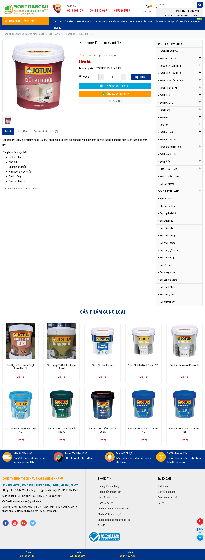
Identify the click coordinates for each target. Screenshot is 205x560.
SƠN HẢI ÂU (165, 161)
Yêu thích (117, 101)
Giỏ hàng (147, 11)
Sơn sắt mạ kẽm (167, 294)
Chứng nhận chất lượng (140, 21)
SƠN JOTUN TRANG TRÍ (51, 33)
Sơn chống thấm (167, 243)
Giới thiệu (167, 15)
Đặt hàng (140, 77)
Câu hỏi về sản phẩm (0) (46, 131)
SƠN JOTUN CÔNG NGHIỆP (171, 66)
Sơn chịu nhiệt (166, 220)
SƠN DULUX (165, 95)
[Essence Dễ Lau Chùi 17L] (7, 120)
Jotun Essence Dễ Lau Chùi (22, 188)
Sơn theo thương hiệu (26, 33)
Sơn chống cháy (167, 228)
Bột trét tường (166, 198)
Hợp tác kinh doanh (108, 497)
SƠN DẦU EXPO (167, 132)
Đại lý (161, 503)
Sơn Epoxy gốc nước (169, 250)
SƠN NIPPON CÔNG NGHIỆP (172, 80)
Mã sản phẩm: (87, 68)
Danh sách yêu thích (168, 497)
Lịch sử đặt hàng (166, 491)
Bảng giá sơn (99, 21)
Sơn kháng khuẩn (167, 272)
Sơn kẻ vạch (165, 265)
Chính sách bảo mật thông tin (113, 508)
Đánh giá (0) (22, 131)
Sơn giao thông (167, 257)
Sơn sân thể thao (167, 287)
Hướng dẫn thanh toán (109, 491)
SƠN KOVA (164, 117)
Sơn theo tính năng (63, 21)
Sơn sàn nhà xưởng (168, 279)
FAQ (195, 15)
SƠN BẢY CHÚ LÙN (168, 154)
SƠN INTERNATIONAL (169, 51)
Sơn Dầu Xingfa (167, 184)
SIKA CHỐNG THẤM (168, 169)
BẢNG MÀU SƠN (83, 21)
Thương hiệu (183, 15)
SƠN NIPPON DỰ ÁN (169, 88)
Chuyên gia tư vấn (118, 21)
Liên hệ (57, 28)
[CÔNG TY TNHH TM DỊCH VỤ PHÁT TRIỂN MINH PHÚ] (25, 8)
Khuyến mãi (196, 21)
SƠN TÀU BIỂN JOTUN (169, 176)
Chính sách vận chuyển (110, 514)
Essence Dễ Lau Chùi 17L (79, 33)
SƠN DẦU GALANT (168, 139)
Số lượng (84, 76)
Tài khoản (163, 486)
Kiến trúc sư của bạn (164, 21)
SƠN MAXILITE (166, 102)
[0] (148, 7)
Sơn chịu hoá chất (168, 213)
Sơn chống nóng (167, 235)
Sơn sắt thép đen (167, 302)
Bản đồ (101, 525)
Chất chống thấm (167, 206)
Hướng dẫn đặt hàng (108, 486)
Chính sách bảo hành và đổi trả (114, 519)
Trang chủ (7, 33)
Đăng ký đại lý (105, 503)
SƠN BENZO (165, 110)
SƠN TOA (164, 125)
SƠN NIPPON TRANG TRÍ (170, 73)
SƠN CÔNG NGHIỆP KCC (170, 147)
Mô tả (8, 131)
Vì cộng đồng (182, 21)
